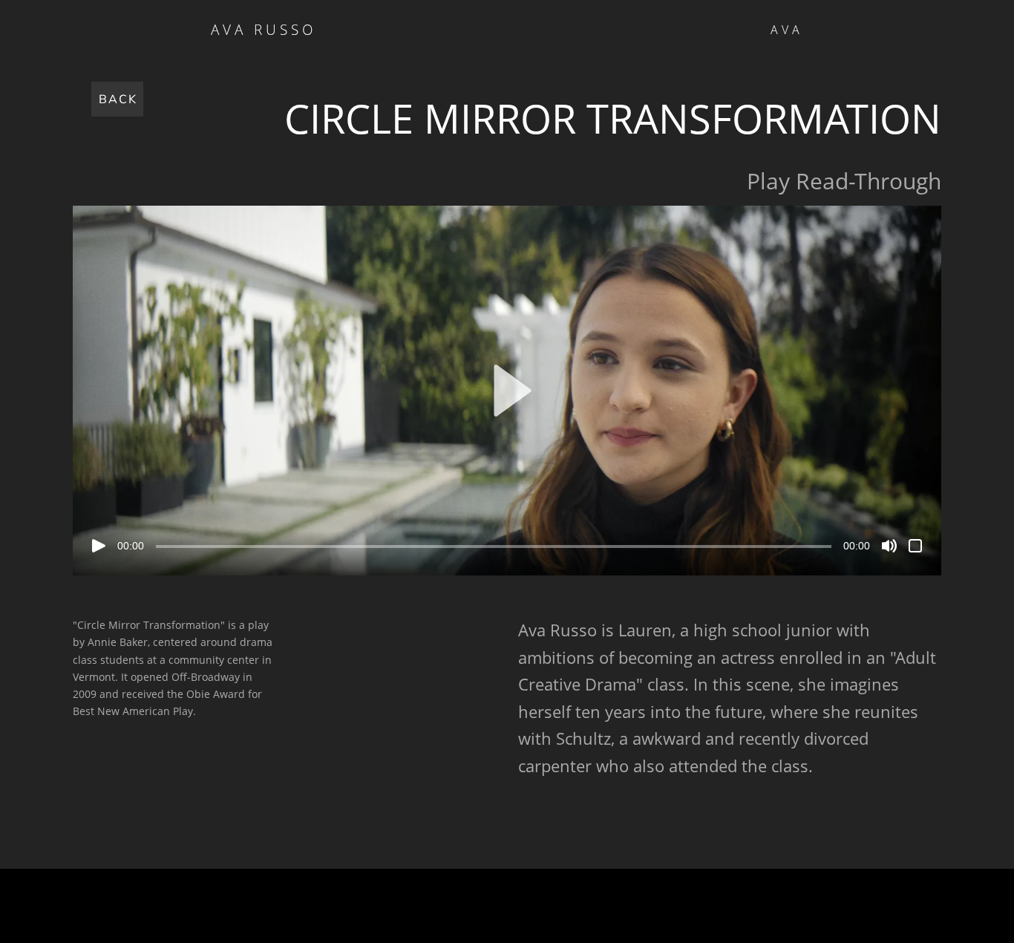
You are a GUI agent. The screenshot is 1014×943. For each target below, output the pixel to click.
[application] (507, 390)
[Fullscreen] (915, 546)
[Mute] (889, 546)
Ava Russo (264, 30)
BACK (118, 98)
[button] (507, 391)
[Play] (98, 546)
